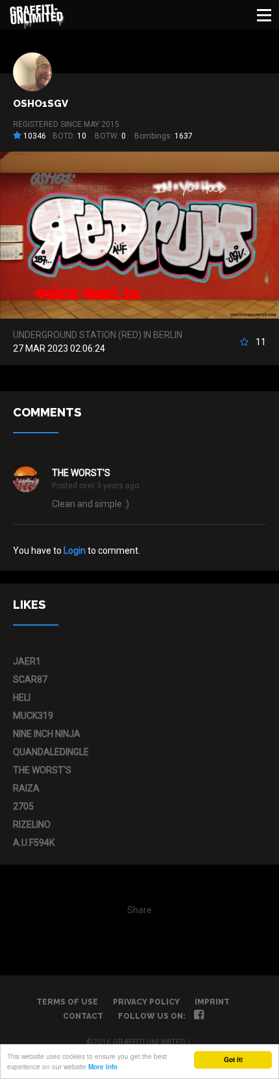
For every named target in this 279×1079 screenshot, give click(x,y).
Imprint (212, 1001)
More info (102, 1066)
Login (75, 550)
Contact (83, 1016)
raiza (26, 788)
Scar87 (30, 679)
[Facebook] (199, 1016)
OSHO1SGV (40, 103)
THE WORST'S (81, 473)
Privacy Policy (146, 1001)
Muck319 (33, 715)
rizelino (32, 824)
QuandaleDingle (51, 752)
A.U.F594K (34, 842)
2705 (23, 806)
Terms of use (67, 1001)
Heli (21, 697)
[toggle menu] (264, 15)
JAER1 (27, 661)
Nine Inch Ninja (46, 734)
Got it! (233, 1059)
